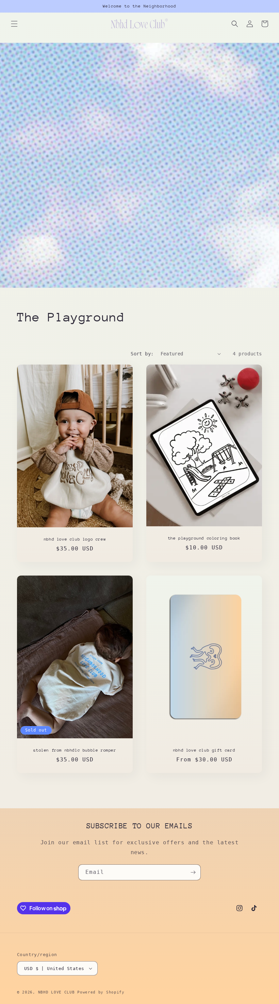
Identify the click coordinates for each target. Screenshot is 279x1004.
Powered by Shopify (101, 992)
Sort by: (142, 353)
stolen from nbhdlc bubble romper (74, 750)
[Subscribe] (192, 872)
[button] (14, 23)
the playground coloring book (204, 538)
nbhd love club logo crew (75, 539)
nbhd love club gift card (204, 750)
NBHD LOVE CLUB (56, 992)
